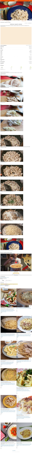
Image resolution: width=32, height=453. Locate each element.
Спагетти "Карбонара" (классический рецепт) (21, 332)
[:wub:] (5, 284)
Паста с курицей (2, 277)
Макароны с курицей (6, 277)
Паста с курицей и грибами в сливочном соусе (21, 387)
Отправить (7, 285)
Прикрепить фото (3, 285)
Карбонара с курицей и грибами (20, 305)
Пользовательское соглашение (15, 451)
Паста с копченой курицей (19, 414)
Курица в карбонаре (3, 307)
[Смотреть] (16, 262)
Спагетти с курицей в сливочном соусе (5, 408)
